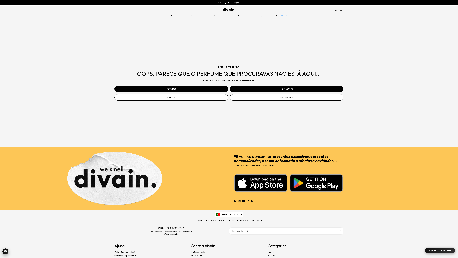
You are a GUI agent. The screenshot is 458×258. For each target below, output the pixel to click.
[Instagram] (239, 200)
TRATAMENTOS (286, 89)
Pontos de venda (198, 252)
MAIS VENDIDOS (286, 97)
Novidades (272, 252)
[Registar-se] (339, 231)
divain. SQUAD (197, 256)
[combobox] (224, 214)
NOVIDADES (171, 97)
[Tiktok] (247, 200)
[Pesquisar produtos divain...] (330, 9)
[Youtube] (243, 200)
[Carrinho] (341, 9)
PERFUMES (171, 89)
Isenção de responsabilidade (126, 256)
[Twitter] (252, 200)
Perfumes (271, 256)
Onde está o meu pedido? (124, 252)
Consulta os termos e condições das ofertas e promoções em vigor (228, 221)
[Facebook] (235, 200)
